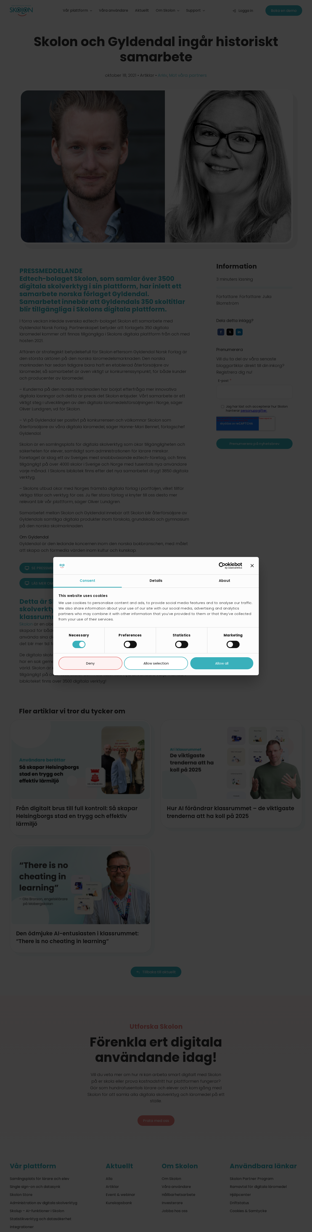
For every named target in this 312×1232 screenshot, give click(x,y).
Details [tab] (156, 580)
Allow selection (156, 663)
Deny (90, 663)
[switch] (130, 644)
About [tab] (224, 580)
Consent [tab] (87, 580)
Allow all (221, 663)
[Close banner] (252, 565)
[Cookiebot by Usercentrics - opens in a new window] (222, 565)
